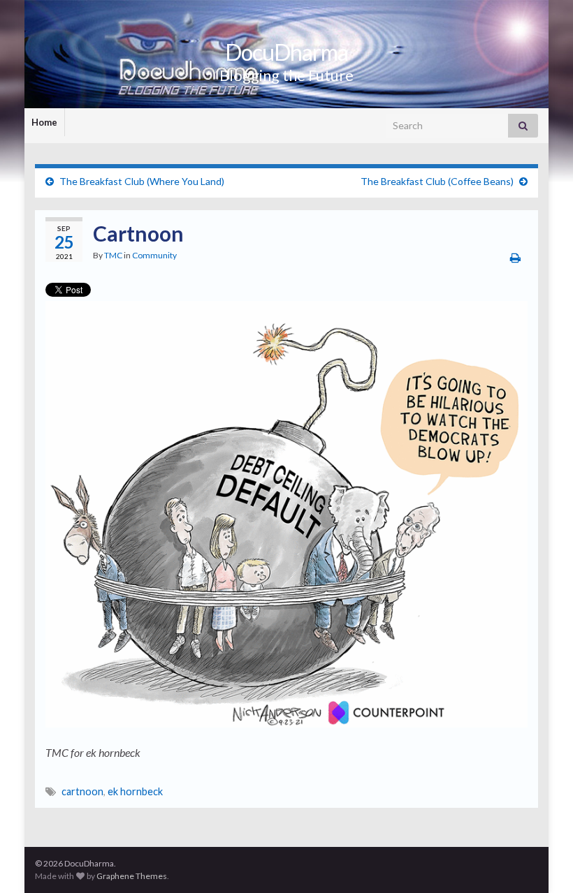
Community (154, 255)
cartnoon (82, 791)
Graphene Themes (131, 876)
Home (44, 122)
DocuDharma (286, 52)
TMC (113, 255)
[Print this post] (515, 257)
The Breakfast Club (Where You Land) (141, 181)
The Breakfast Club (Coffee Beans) (437, 181)
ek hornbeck (135, 791)
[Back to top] (541, 861)
